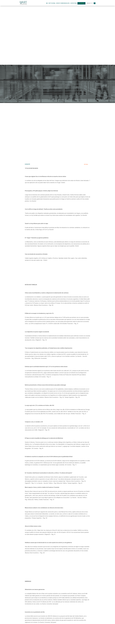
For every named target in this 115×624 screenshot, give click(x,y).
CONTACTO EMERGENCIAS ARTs (63, 3)
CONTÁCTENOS (73, 3)
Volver (86, 164)
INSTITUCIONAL (52, 3)
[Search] (94, 3)
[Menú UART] (47, 3)
